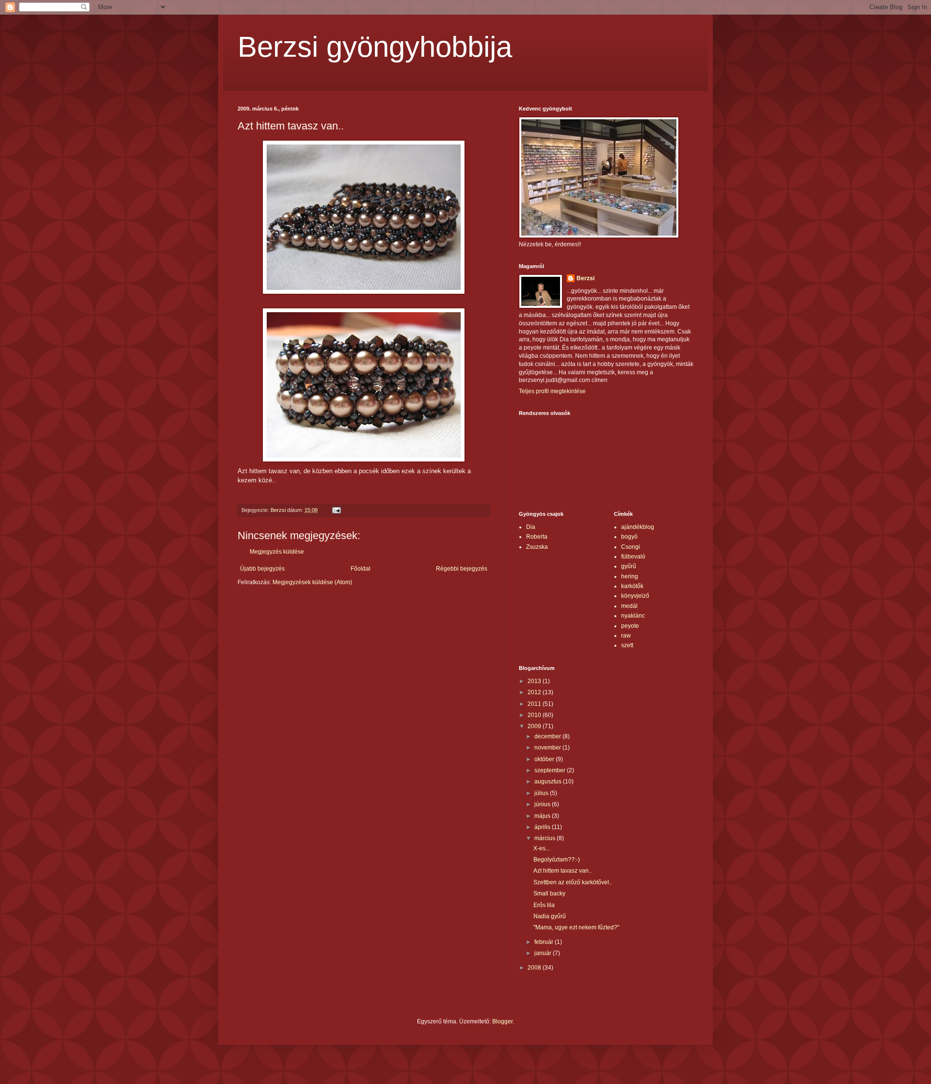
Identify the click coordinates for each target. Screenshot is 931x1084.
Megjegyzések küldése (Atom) (312, 582)
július (542, 793)
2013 (535, 681)
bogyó (629, 536)
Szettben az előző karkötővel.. (572, 882)
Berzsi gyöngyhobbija (375, 47)
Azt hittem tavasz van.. (562, 870)
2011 (535, 704)
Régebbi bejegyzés (461, 568)
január (543, 953)
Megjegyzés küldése (277, 551)
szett (627, 645)
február (544, 942)
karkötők (632, 586)
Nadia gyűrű (549, 916)
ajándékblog (637, 527)
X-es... (541, 848)
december (548, 736)
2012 (535, 692)
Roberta (536, 536)
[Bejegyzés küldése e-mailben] (336, 510)
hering (629, 576)
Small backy (549, 893)
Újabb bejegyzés (262, 568)
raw (626, 635)
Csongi (630, 546)
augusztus (548, 781)
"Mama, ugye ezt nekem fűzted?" (576, 927)
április (543, 827)
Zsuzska (537, 546)
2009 (535, 726)
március (545, 838)
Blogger (502, 1021)
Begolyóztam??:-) (556, 859)
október (545, 759)
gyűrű (628, 566)
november (548, 747)
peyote (630, 625)
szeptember (550, 770)
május (543, 816)
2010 (535, 715)
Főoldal (360, 568)
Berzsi (585, 278)
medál (629, 606)
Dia (530, 527)
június (543, 804)
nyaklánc (633, 615)
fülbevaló (633, 556)
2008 (535, 967)
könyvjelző (635, 595)
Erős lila (544, 905)
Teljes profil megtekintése (552, 391)
